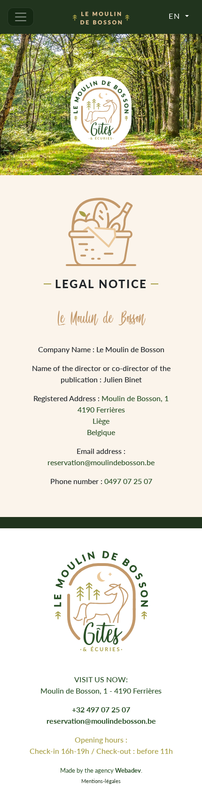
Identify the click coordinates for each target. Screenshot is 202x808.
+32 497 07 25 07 (101, 709)
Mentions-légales (101, 781)
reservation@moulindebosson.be (101, 462)
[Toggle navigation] (21, 17)
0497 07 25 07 (128, 481)
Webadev (128, 770)
